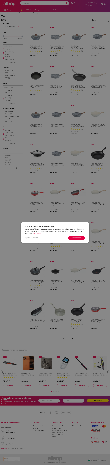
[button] (31, 238)
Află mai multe (37, 233)
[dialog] (55, 232)
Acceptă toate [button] (76, 238)
